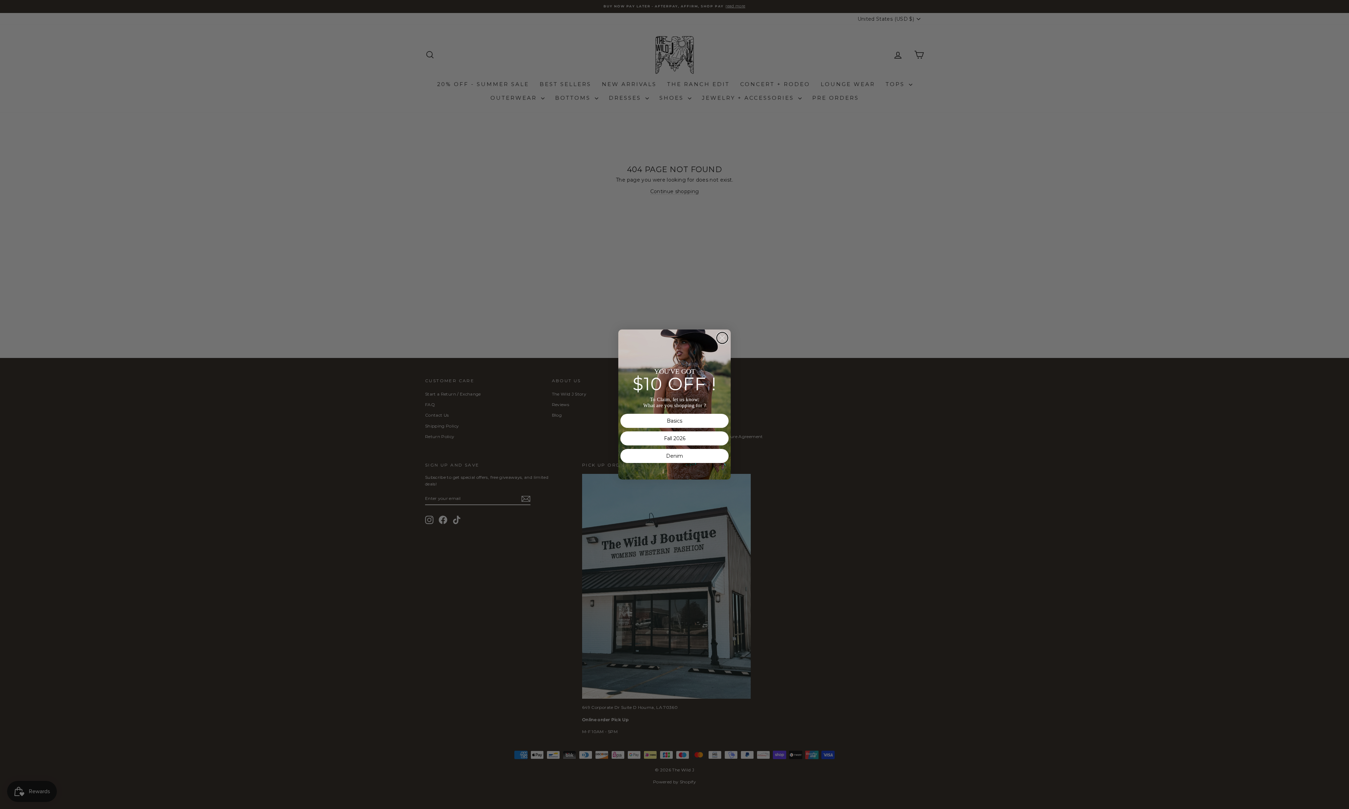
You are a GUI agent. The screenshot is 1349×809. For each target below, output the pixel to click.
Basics (674, 421)
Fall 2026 (674, 438)
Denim (674, 456)
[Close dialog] (722, 338)
